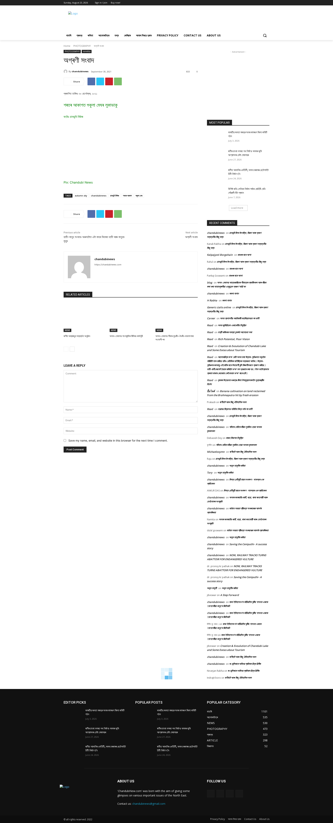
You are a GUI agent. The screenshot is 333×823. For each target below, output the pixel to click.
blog (209, 282)
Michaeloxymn (216, 451)
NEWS (67, 330)
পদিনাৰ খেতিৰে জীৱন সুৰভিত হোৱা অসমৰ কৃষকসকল (236, 445)
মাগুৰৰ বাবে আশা (244, 254)
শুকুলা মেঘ (139, 195)
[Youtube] (267, 3)
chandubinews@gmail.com (148, 803)
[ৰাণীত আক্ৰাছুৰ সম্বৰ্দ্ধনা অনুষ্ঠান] (85, 317)
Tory (209, 472)
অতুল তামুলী (212, 588)
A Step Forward (229, 595)
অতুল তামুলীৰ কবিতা (237, 465)
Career (211, 318)
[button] (264, 35)
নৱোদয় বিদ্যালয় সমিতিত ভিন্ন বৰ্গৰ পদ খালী (235, 409)
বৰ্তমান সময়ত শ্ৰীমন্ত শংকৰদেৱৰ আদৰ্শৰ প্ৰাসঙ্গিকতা (247, 530)
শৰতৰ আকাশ (127, 195)
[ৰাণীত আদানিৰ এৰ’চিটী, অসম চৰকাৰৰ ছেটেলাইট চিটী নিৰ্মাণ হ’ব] (216, 174)
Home (67, 46)
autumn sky (81, 195)
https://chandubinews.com (107, 264)
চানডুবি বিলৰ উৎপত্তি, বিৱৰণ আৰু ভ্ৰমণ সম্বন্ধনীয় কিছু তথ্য (241, 261)
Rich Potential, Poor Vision (234, 339)
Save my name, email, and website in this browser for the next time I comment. (118, 440)
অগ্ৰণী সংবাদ (191, 237)
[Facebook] (256, 3)
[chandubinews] (66, 71)
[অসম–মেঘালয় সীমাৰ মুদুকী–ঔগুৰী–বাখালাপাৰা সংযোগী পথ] (177, 317)
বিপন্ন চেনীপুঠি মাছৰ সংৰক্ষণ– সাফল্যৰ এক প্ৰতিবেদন (245, 490)
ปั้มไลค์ (211, 391)
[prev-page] (66, 349)
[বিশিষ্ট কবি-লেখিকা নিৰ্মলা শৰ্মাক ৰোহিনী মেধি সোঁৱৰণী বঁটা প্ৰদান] (216, 193)
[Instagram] (220, 793)
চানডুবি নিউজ (114, 195)
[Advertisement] (195, 19)
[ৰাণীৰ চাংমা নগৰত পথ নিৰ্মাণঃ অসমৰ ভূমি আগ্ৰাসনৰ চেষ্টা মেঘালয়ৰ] (216, 156)
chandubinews (80, 71)
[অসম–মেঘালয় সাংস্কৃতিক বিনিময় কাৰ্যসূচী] (131, 317)
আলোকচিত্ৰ (86, 51)
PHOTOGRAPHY (82, 46)
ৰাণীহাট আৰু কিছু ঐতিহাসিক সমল (233, 402)
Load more (237, 208)
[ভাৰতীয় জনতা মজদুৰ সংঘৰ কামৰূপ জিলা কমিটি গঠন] (216, 137)
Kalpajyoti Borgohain (220, 254)
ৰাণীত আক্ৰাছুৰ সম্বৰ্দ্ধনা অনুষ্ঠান (77, 336)
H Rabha (212, 300)
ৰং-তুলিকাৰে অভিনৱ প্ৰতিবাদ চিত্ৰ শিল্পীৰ (245, 663)
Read (210, 325)
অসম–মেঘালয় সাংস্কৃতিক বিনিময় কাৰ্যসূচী (126, 336)
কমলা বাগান (234, 293)
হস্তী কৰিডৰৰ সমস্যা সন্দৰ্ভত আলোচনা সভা (235, 332)
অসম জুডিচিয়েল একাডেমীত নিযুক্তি (232, 325)
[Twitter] (262, 3)
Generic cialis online (219, 307)
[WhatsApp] (118, 81)
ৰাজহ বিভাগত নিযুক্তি (234, 438)
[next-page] (72, 349)
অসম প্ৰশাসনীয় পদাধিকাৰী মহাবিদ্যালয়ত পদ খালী (239, 318)
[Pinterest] (109, 81)
